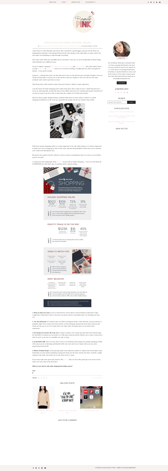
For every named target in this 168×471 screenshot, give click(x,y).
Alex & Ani (50, 68)
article (66, 359)
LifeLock (59, 162)
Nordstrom (68, 66)
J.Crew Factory (80, 66)
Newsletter (76, 2)
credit (67, 139)
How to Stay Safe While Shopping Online (67, 42)
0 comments (99, 378)
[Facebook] (148, 2)
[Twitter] (151, 2)
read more (121, 82)
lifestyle (66, 46)
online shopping (75, 46)
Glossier (61, 66)
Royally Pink (111, 467)
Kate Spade (54, 66)
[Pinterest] (157, 2)
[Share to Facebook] (41, 378)
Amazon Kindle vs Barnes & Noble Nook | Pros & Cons (121, 116)
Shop (64, 2)
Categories (89, 2)
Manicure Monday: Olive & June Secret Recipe (122, 122)
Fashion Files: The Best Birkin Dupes (121, 112)
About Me (52, 2)
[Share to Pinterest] (44, 378)
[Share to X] (39, 378)
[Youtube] (160, 2)
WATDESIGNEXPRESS (129, 467)
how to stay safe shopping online (51, 46)
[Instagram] (154, 2)
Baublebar (41, 68)
